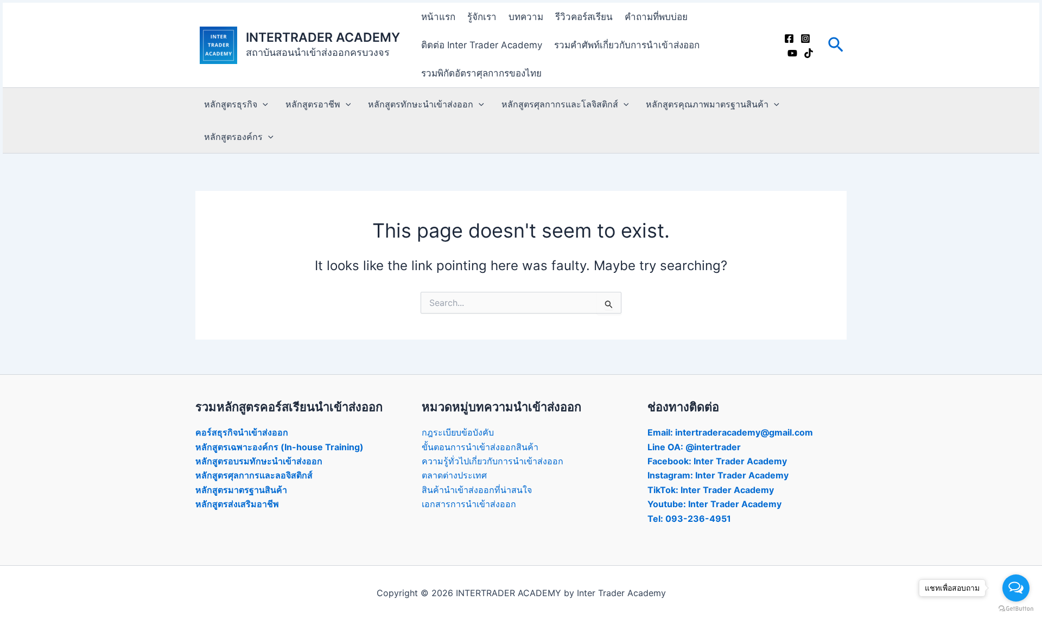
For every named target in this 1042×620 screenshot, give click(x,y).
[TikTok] (809, 53)
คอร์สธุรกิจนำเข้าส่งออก (241, 432)
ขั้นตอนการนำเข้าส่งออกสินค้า (480, 447)
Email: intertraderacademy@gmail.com (730, 432)
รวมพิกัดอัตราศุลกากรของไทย (481, 73)
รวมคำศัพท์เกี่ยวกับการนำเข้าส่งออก (627, 45)
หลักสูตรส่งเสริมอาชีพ (237, 503)
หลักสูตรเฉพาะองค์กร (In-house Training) (279, 447)
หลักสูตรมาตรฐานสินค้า (241, 489)
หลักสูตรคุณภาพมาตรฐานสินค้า (707, 104)
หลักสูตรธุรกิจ (230, 104)
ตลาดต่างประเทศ (454, 475)
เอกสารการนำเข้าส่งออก (469, 503)
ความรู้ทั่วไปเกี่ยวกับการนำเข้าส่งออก (492, 461)
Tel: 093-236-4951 (689, 518)
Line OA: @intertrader (694, 447)
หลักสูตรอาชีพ (312, 104)
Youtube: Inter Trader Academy (714, 503)
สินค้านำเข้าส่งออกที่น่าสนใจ (477, 489)
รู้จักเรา (482, 16)
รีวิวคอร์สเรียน (584, 16)
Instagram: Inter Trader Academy (718, 475)
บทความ (526, 16)
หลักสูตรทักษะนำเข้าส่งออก (420, 104)
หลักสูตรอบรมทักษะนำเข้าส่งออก (258, 461)
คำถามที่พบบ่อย (656, 16)
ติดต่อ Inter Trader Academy (481, 45)
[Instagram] (805, 38)
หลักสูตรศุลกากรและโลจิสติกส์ (559, 104)
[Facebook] (789, 38)
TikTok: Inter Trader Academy (710, 489)
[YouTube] (792, 53)
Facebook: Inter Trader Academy (717, 461)
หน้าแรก (438, 16)
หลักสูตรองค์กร (233, 136)
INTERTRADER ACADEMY (323, 37)
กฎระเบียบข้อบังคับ (458, 432)
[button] (836, 45)
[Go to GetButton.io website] (1016, 608)
